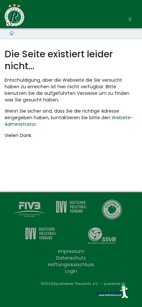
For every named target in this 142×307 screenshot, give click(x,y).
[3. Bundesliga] (40, 237)
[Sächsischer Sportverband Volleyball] (101, 237)
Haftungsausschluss (71, 264)
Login (71, 271)
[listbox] (130, 19)
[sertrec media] (108, 292)
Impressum (71, 251)
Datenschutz (71, 258)
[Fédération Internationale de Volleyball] (30, 210)
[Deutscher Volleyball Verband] (71, 210)
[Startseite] (14, 14)
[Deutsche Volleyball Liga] (112, 210)
